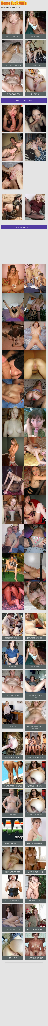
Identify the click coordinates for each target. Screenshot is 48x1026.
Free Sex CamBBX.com (24, 100)
